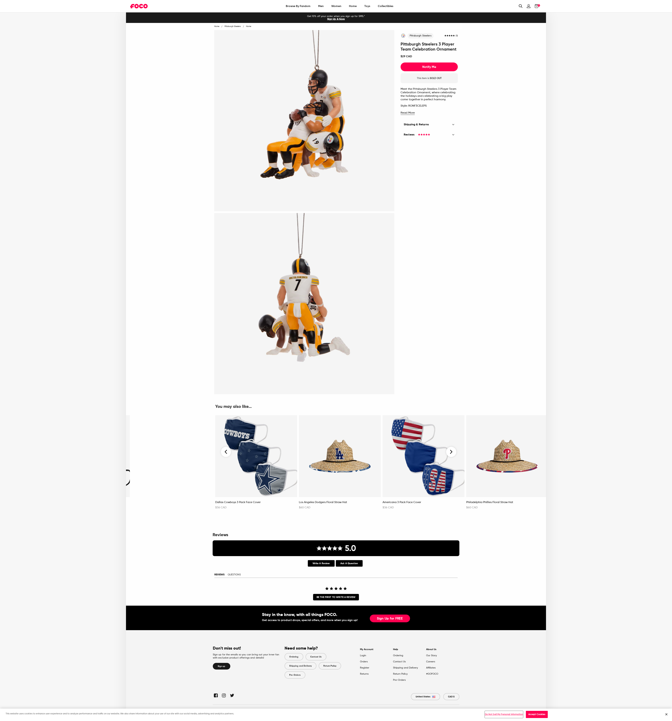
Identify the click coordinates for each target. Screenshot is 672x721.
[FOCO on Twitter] (232, 695)
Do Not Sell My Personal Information (504, 714)
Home (353, 6)
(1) (457, 36)
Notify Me (429, 67)
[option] (336, 17)
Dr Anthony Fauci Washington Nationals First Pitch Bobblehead (164, 504)
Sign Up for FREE (390, 618)
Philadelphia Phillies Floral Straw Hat (489, 502)
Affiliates (431, 668)
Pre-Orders (294, 675)
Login (363, 655)
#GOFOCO (432, 674)
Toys (367, 6)
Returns (364, 674)
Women (336, 6)
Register (364, 668)
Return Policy (329, 666)
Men (321, 6)
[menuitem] (298, 6)
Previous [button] (226, 452)
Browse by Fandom (298, 6)
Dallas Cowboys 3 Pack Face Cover (238, 502)
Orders (364, 661)
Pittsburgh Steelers (420, 35)
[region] (336, 715)
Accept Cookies (536, 714)
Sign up (221, 666)
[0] (535, 6)
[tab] (321, 563)
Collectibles (385, 6)
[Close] (666, 714)
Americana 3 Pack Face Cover (402, 502)
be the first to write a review (336, 597)
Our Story (431, 655)
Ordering (293, 657)
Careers (430, 661)
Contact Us (316, 657)
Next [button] (451, 452)
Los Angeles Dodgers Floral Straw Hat (323, 502)
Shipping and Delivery (300, 666)
